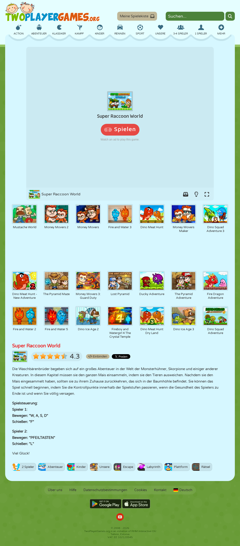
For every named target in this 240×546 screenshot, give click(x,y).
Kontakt (160, 490)
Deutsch (185, 490)
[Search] (230, 16)
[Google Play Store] (105, 503)
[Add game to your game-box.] (185, 194)
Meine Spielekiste (134, 16)
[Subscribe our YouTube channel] (120, 517)
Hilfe (72, 490)
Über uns (55, 490)
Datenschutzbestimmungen (105, 490)
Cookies (140, 490)
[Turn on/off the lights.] (196, 194)
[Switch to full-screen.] (206, 194)
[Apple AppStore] (136, 503)
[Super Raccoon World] (120, 117)
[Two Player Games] (52, 12)
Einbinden (99, 356)
